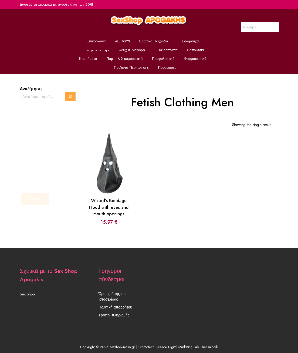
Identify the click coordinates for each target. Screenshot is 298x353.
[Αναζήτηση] (70, 96)
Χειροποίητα (168, 50)
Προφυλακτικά (163, 58)
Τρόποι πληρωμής (113, 315)
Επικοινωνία (96, 41)
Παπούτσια (195, 50)
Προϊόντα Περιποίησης (131, 67)
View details (109, 167)
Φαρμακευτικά (195, 58)
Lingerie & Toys (97, 50)
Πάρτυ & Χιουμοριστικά (124, 58)
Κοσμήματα (88, 58)
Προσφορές (167, 67)
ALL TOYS (122, 41)
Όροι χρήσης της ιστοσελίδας (112, 296)
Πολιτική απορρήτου (115, 307)
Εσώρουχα (190, 41)
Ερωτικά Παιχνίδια (153, 41)
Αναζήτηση (31, 89)
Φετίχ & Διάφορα (132, 50)
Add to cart (109, 154)
